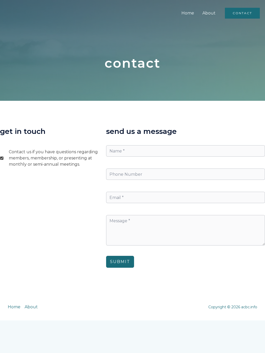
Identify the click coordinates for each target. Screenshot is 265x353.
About (209, 13)
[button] (242, 13)
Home (187, 13)
